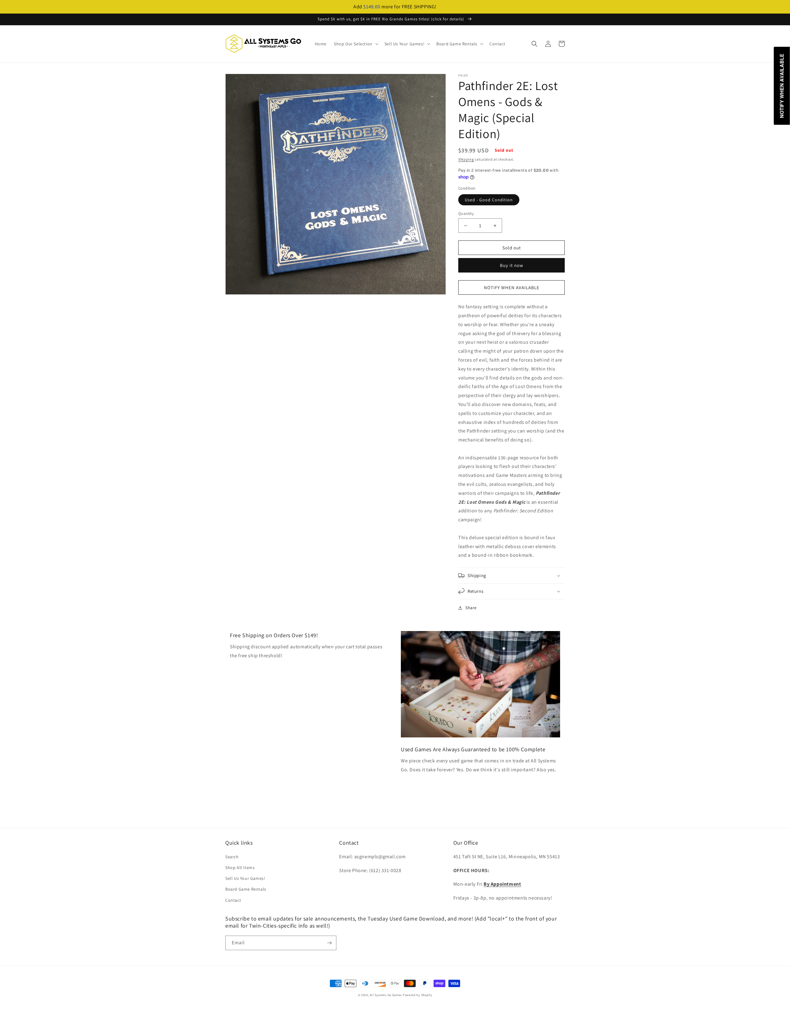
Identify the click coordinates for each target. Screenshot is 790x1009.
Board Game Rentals (245, 889)
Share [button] (471, 607)
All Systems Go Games (386, 995)
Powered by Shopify (417, 995)
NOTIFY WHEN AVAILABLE (511, 287)
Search (232, 856)
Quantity (466, 213)
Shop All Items (240, 867)
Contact (233, 900)
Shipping (466, 159)
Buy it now (511, 265)
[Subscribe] (329, 943)
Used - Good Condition (489, 200)
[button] (355, 43)
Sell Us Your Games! (245, 878)
